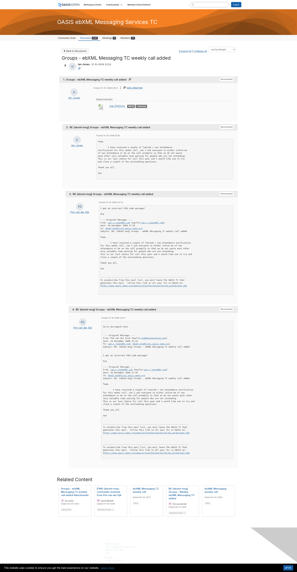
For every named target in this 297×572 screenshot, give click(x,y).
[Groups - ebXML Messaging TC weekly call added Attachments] (79, 68)
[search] (193, 4)
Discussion (88, 38)
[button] (114, 4)
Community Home (67, 38)
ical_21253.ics (118, 106)
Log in (236, 4)
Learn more (107, 567)
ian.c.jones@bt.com (119, 223)
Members (127, 38)
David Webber (107, 500)
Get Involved (156, 543)
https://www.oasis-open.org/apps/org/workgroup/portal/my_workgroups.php (143, 286)
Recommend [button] (226, 79)
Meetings (109, 38)
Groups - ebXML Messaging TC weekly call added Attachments (75, 492)
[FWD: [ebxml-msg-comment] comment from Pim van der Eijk (109, 492)
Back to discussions (76, 51)
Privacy (198, 547)
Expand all (185, 51)
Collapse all (200, 51)
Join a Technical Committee (164, 553)
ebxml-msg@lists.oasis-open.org (123, 228)
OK (289, 567)
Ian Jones (74, 97)
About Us (199, 543)
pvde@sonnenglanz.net (153, 338)
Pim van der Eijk (79, 212)
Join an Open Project (160, 548)
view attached (134, 87)
